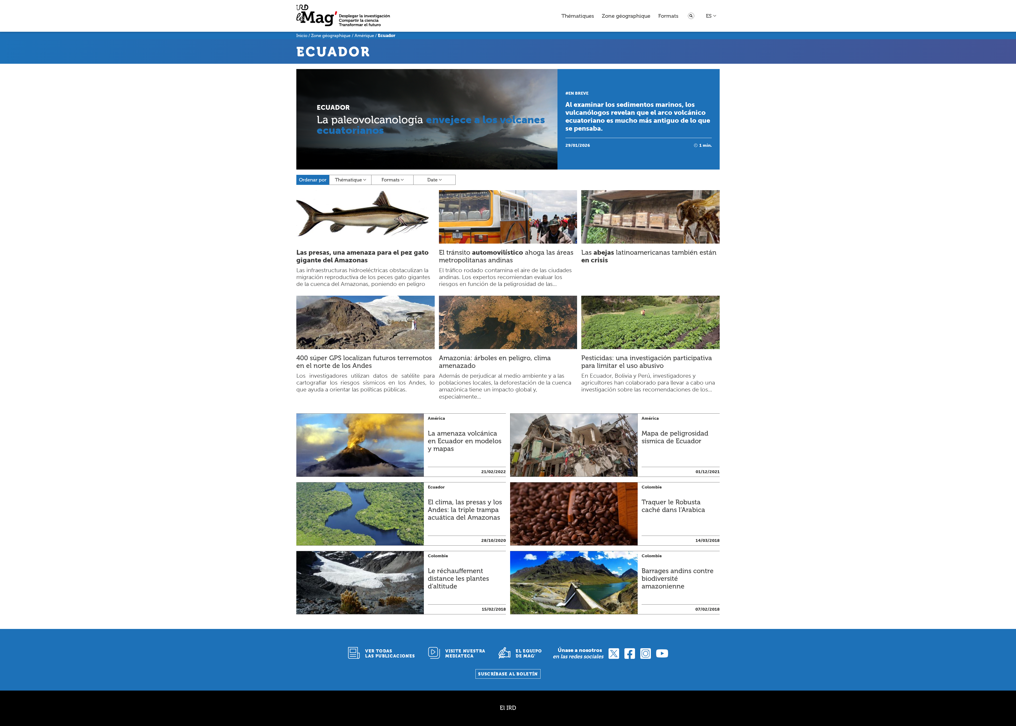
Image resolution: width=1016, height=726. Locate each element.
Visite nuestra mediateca (465, 654)
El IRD (508, 707)
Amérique (364, 35)
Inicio (301, 35)
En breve (578, 93)
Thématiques (577, 16)
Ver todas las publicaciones (390, 654)
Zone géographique (626, 16)
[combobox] (711, 16)
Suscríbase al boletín (508, 674)
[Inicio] (343, 16)
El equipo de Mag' (529, 654)
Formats (668, 16)
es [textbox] (709, 16)
